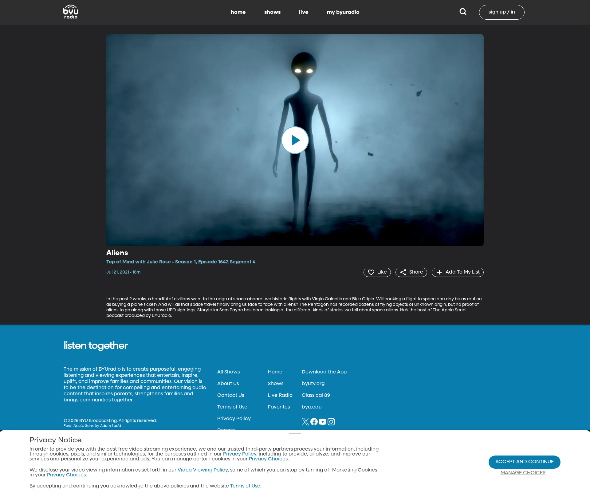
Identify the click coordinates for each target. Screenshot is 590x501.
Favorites (279, 407)
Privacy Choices (66, 475)
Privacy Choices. (269, 459)
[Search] (462, 12)
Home (275, 372)
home (238, 12)
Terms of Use (232, 407)
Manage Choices (523, 473)
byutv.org (313, 383)
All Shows (228, 372)
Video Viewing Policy (203, 470)
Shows (275, 383)
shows (272, 12)
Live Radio (280, 395)
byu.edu (312, 407)
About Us (228, 383)
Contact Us (230, 395)
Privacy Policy (234, 418)
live (304, 12)
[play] (295, 140)
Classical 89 (316, 395)
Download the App (324, 372)
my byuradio (343, 12)
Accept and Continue (524, 462)
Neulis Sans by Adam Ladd (97, 426)
